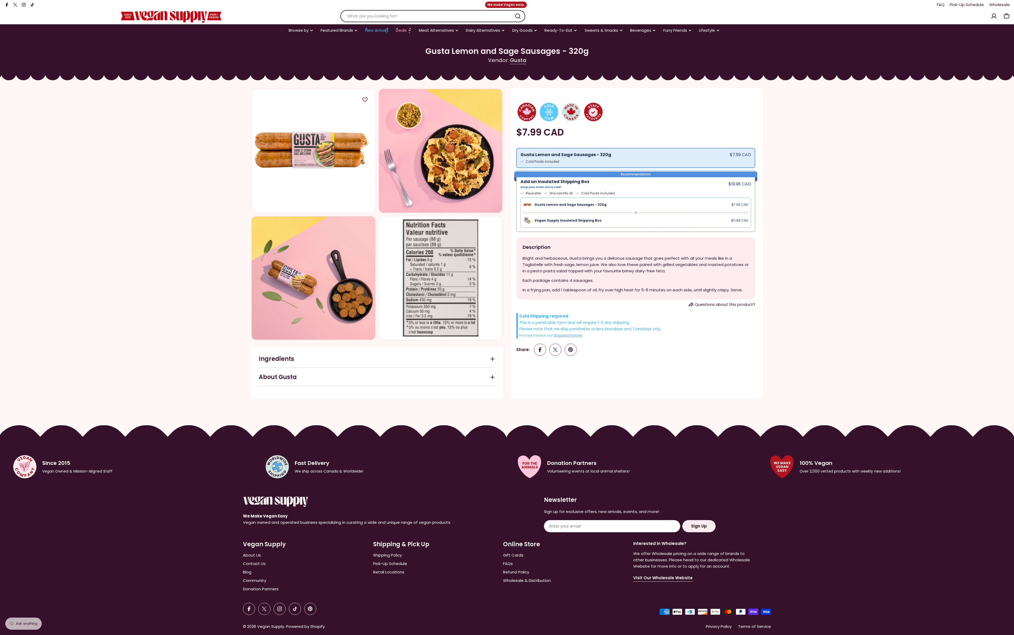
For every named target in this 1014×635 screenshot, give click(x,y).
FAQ (941, 4)
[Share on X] (555, 350)
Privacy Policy (719, 626)
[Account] (994, 16)
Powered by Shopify (305, 626)
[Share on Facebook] (540, 350)
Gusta (518, 60)
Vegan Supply (270, 626)
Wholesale (999, 4)
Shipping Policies (568, 335)
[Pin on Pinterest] (571, 350)
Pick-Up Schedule (967, 4)
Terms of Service (754, 626)
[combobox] (432, 16)
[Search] (518, 16)
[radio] (635, 158)
